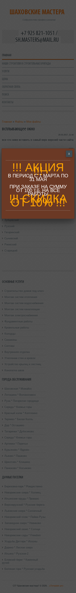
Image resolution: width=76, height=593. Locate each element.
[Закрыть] (69, 153)
